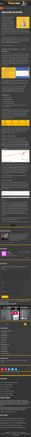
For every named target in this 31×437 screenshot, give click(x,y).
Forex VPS (3, 342)
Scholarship (22, 433)
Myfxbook (4, 141)
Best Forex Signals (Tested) (6, 384)
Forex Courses (4, 337)
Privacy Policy (9, 433)
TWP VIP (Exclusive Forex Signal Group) (16, 418)
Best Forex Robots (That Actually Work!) (9, 382)
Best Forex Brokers (4, 389)
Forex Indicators (4, 335)
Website (3, 291)
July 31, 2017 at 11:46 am (24, 252)
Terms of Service (15, 435)
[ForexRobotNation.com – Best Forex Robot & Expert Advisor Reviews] (15, 3)
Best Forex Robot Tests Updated (9, 8)
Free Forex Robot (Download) (6, 391)
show (27, 49)
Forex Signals (4, 333)
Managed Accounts (5, 344)
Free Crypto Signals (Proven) (6, 395)
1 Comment (20, 14)
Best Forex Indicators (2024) (6, 386)
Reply (28, 257)
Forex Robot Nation (5, 353)
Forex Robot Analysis (17, 45)
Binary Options (4, 351)
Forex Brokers (4, 340)
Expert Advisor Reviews (6, 331)
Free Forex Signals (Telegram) (6, 393)
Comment (4, 269)
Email (3, 287)
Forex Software (4, 349)
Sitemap (27, 433)
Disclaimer (3, 433)
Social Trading (4, 346)
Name (3, 282)
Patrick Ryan (5, 14)
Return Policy (16, 433)
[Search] (25, 324)
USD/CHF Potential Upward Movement (18, 423)
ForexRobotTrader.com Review (14, 425)
